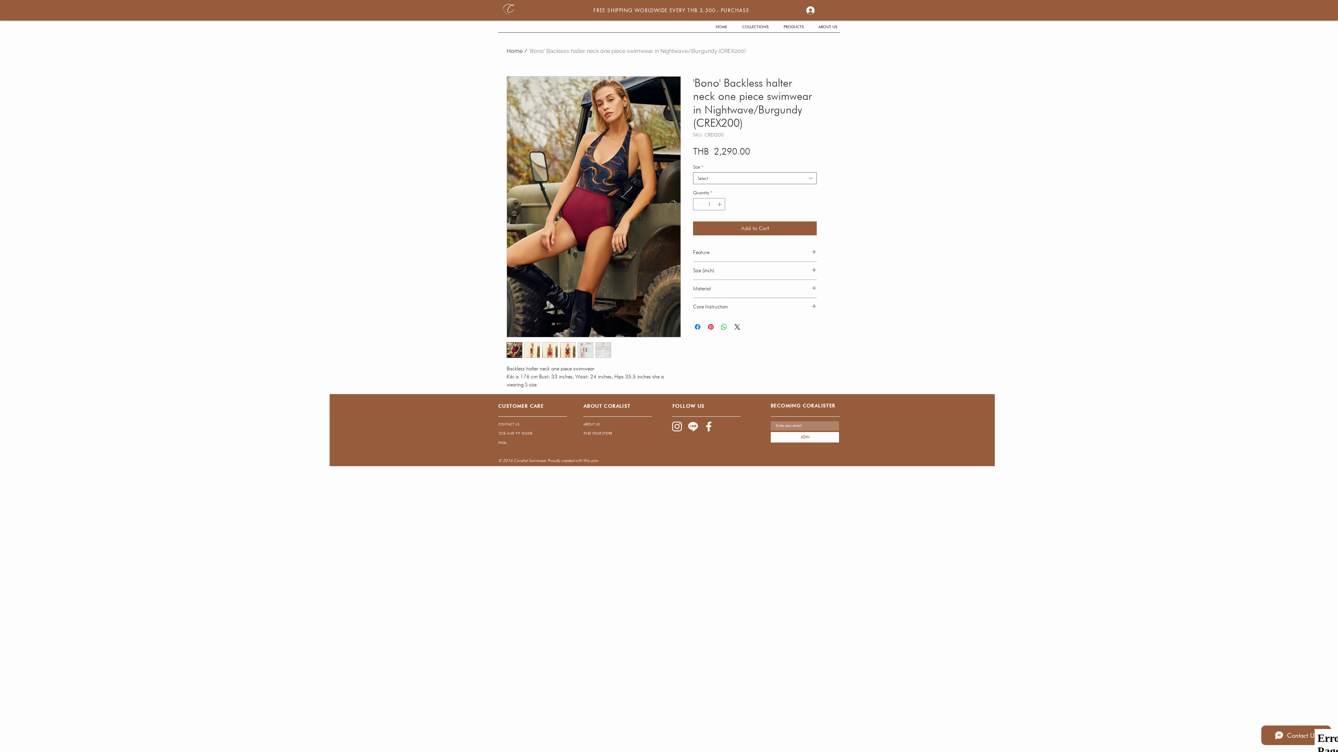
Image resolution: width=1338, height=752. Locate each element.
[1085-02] (677, 426)
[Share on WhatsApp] (724, 327)
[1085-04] (693, 426)
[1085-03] (709, 426)
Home (515, 51)
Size (698, 167)
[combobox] (755, 178)
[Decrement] (698, 204)
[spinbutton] (709, 204)
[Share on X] (737, 327)
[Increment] (720, 204)
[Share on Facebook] (697, 327)
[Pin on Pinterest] (711, 327)
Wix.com (590, 460)
